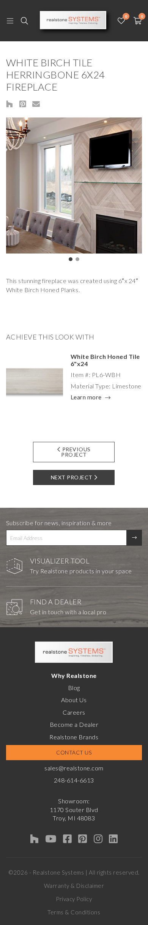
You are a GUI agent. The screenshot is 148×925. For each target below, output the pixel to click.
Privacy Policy (74, 898)
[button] (70, 259)
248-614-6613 (74, 780)
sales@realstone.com (74, 768)
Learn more (86, 397)
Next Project (72, 477)
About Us (74, 699)
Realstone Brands (73, 736)
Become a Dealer (74, 724)
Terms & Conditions (73, 912)
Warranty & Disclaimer (74, 885)
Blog (74, 687)
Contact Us (73, 752)
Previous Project (76, 452)
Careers (74, 712)
